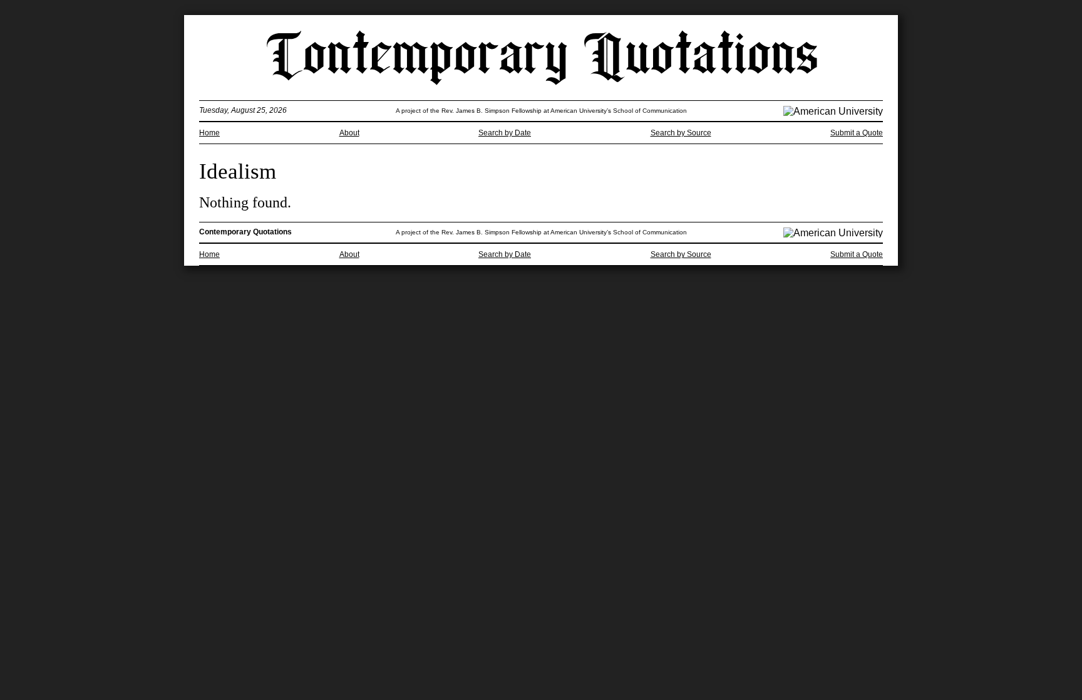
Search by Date (504, 132)
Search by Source (681, 132)
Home (209, 132)
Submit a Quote (856, 132)
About (349, 132)
